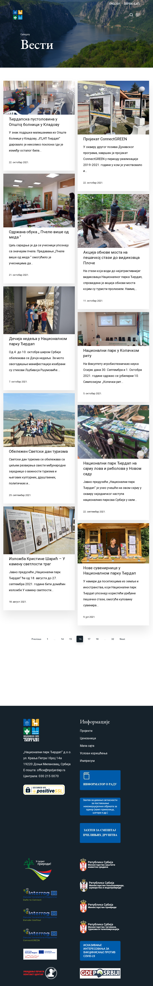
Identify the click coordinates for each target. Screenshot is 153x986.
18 (97, 639)
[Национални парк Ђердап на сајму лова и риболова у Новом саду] (113, 462)
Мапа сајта (87, 746)
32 (112, 639)
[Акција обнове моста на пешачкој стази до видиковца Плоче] (113, 251)
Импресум (87, 761)
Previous (36, 639)
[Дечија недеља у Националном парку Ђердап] (39, 338)
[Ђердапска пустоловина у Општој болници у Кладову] (39, 126)
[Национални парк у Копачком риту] (113, 357)
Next (122, 639)
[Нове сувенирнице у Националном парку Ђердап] (113, 574)
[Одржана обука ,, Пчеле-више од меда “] (39, 228)
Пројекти (86, 731)
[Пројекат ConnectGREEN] (113, 136)
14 (62, 639)
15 (70, 639)
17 (89, 639)
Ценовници (88, 738)
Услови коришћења (93, 753)
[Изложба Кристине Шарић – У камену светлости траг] (39, 558)
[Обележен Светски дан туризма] (39, 448)
